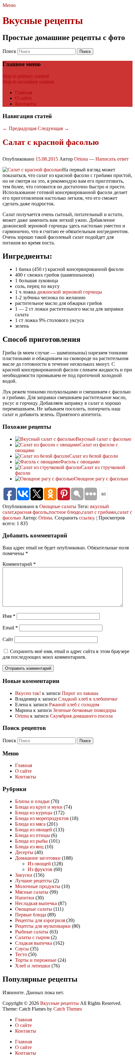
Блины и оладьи (32, 801)
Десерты (24, 852)
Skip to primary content (26, 76)
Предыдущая (19, 128)
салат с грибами (99, 512)
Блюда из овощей (33, 829)
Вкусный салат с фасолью (103, 439)
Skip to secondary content (28, 81)
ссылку (86, 517)
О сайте (23, 98)
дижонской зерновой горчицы (69, 292)
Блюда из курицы (33, 812)
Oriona (81, 159)
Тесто (21, 954)
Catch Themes (67, 1009)
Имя (9, 616)
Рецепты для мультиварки (43, 926)
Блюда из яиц (29, 846)
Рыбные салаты (31, 931)
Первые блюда (30, 914)
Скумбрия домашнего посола (81, 716)
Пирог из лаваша (80, 693)
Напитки (24, 897)
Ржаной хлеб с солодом (74, 704)
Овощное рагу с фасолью (101, 478)
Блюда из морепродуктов (42, 818)
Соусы (22, 948)
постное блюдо (65, 512)
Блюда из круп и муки (38, 807)
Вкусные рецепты (43, 20)
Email (10, 627)
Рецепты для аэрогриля (40, 920)
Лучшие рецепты (33, 880)
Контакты (25, 103)
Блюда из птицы (32, 835)
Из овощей (39, 863)
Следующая (53, 128)
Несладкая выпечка (36, 903)
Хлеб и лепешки (32, 965)
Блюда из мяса (30, 824)
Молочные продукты (37, 886)
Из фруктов (40, 869)
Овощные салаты (57, 506)
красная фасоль (31, 512)
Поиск (9, 51)
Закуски (23, 875)
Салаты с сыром (32, 937)
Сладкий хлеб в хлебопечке (87, 699)
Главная (23, 92)
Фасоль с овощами (80, 461)
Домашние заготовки (38, 858)
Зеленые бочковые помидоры (84, 710)
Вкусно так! (28, 693)
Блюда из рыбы (31, 841)
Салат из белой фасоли (93, 456)
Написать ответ (112, 159)
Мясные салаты (31, 892)
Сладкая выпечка (33, 943)
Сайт (8, 639)
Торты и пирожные (36, 960)
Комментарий (19, 564)
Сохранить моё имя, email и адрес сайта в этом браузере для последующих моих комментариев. (66, 654)
